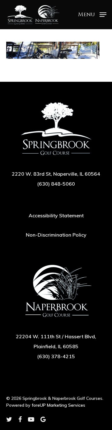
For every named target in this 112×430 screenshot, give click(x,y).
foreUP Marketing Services (58, 405)
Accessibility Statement (56, 215)
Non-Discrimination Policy (56, 235)
